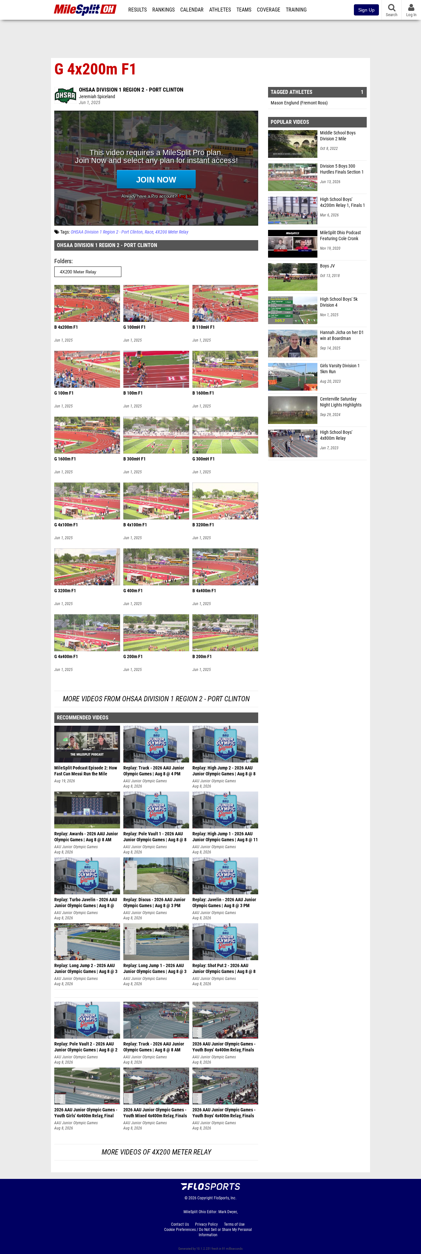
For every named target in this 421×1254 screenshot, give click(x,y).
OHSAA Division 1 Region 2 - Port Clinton (131, 89)
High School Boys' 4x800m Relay (336, 435)
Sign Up (366, 10)
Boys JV (327, 266)
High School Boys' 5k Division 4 (339, 302)
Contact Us (180, 1224)
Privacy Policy (206, 1224)
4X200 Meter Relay (171, 232)
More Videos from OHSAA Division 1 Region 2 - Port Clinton (156, 699)
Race (149, 232)
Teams (243, 10)
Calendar (192, 10)
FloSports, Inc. (225, 1198)
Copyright (205, 1198)
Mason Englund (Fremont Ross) (299, 103)
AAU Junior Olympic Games (145, 781)
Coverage (268, 10)
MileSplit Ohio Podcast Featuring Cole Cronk (340, 235)
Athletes (220, 10)
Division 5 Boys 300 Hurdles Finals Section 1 (342, 169)
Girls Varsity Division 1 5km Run (340, 369)
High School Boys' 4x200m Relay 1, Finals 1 (342, 202)
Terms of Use (234, 1224)
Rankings (163, 10)
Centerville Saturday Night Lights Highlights (340, 402)
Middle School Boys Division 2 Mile (338, 136)
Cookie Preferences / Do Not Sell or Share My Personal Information (208, 1232)
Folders (62, 261)
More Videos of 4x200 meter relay (156, 1152)
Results (137, 10)
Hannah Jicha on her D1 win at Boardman (342, 335)
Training (296, 10)
